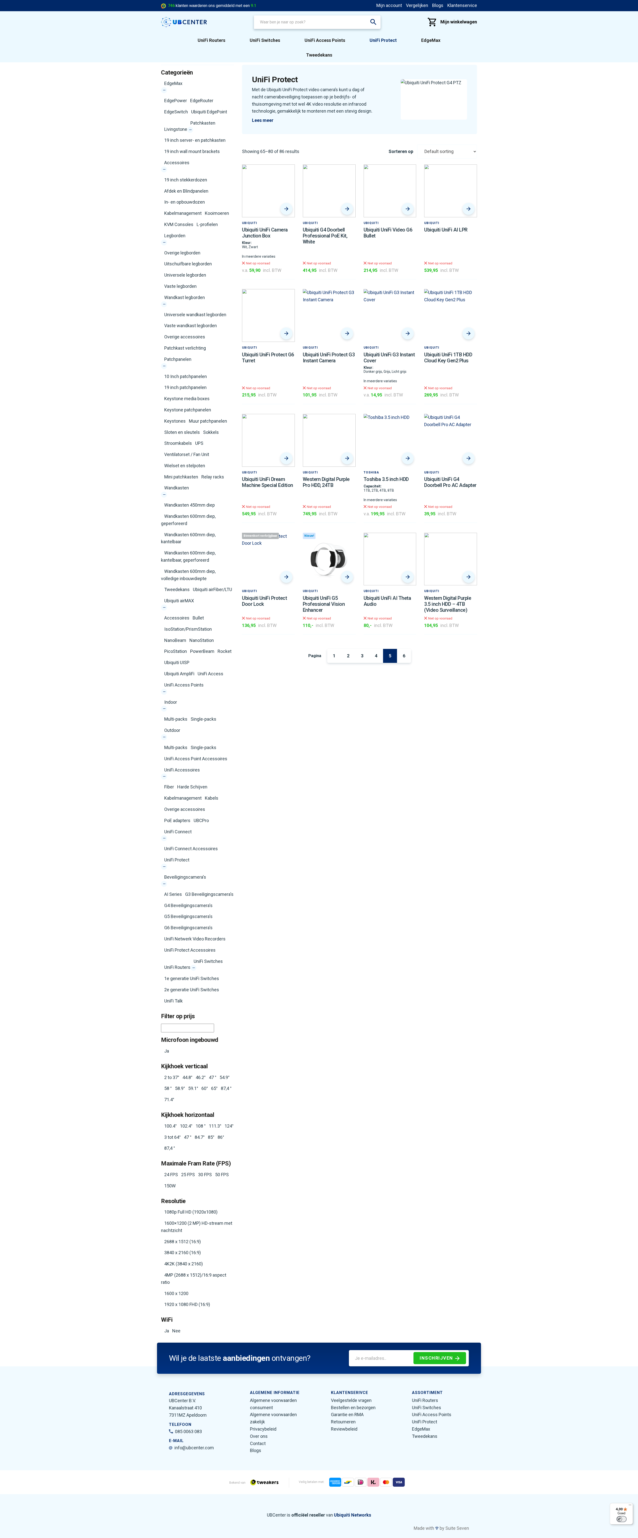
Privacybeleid (263, 1429)
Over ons (259, 1436)
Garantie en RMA (347, 1414)
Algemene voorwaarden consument (273, 1404)
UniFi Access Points (325, 40)
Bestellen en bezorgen (353, 1407)
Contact (258, 1443)
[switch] (622, 1519)
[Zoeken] (373, 22)
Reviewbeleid (344, 1429)
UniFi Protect (383, 40)
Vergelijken (417, 5)
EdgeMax (430, 40)
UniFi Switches (265, 40)
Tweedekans (319, 55)
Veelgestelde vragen (351, 1400)
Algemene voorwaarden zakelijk (273, 1418)
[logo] (184, 22)
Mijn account (389, 5)
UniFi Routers (211, 40)
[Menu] (630, 1506)
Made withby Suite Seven (441, 1528)
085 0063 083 (188, 1431)
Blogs (437, 5)
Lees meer (262, 120)
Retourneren (343, 1421)
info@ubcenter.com (194, 1447)
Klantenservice (462, 5)
